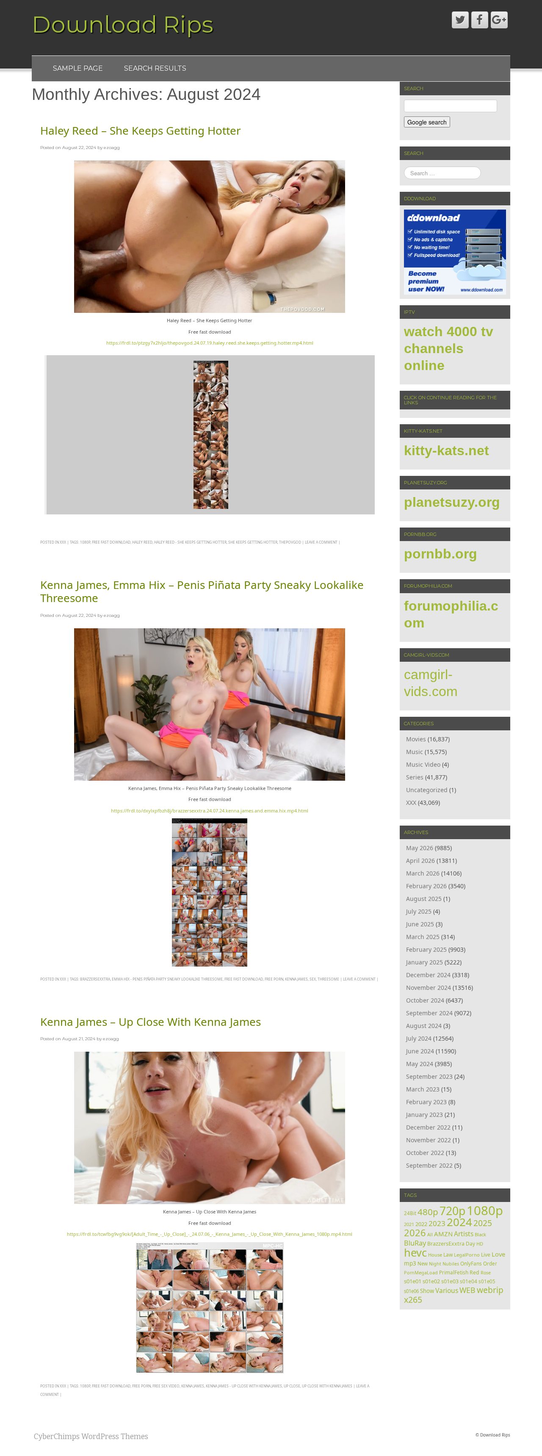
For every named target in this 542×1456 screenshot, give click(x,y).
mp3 (410, 1263)
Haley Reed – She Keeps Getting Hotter (140, 130)
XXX (63, 542)
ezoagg (112, 147)
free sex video (166, 1386)
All (430, 1234)
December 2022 (428, 1127)
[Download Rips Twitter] (460, 19)
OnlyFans (471, 1263)
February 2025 (426, 949)
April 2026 (420, 860)
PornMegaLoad (421, 1272)
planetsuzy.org (452, 502)
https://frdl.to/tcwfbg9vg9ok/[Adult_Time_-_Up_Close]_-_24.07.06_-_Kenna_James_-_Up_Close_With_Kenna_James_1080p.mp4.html (209, 1234)
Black (480, 1234)
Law (448, 1254)
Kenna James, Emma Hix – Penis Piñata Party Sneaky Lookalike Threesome (202, 591)
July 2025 (418, 911)
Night (435, 1263)
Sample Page (78, 68)
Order (490, 1263)
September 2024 (429, 1013)
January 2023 (424, 1115)
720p (452, 1210)
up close (292, 1386)
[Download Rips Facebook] (479, 19)
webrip (490, 1290)
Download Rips (122, 24)
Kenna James (296, 979)
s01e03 (450, 1281)
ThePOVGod (290, 542)
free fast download (111, 542)
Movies (416, 739)
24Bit (410, 1213)
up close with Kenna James (327, 1386)
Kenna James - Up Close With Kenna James (244, 1386)
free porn (274, 979)
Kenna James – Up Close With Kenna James (150, 1021)
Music (414, 752)
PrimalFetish (453, 1272)
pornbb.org (440, 553)
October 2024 (425, 1000)
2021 (409, 1224)
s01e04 (468, 1281)
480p (428, 1212)
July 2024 (418, 1038)
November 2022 (428, 1140)
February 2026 (426, 886)
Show (427, 1291)
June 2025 (420, 924)
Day (470, 1243)
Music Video (423, 764)
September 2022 (429, 1165)
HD (479, 1244)
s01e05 (486, 1281)
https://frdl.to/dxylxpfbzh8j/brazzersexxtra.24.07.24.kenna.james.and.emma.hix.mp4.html (209, 810)
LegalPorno (467, 1255)
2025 (482, 1223)
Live (485, 1254)
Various (446, 1290)
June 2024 (420, 1051)
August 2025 (424, 899)
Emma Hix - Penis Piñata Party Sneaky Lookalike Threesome (167, 979)
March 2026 (423, 873)
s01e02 (431, 1281)
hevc (415, 1252)
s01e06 (411, 1291)
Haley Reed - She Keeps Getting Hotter (190, 542)
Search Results (155, 68)
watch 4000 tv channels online (448, 348)
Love (498, 1254)
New (423, 1263)
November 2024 (428, 988)
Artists (463, 1233)
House (435, 1255)
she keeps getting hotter (252, 542)
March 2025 (423, 937)
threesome (328, 979)
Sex (313, 979)
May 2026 (419, 848)
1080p (85, 542)
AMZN (443, 1233)
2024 (459, 1221)
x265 (413, 1299)
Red (474, 1272)
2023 (437, 1223)
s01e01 (412, 1281)
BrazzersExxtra (95, 979)
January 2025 (424, 962)
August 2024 (424, 1026)
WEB (467, 1290)
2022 (421, 1224)
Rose (486, 1273)
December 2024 (428, 975)
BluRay (415, 1243)
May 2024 (419, 1064)
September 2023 (429, 1076)
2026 (415, 1233)
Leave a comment (321, 542)
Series (414, 777)
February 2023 (426, 1102)
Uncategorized (427, 790)
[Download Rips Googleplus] (499, 19)
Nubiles (450, 1263)
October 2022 (425, 1153)
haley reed (142, 542)
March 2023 (423, 1089)
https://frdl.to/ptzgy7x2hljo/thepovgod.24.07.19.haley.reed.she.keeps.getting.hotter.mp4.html (209, 343)
